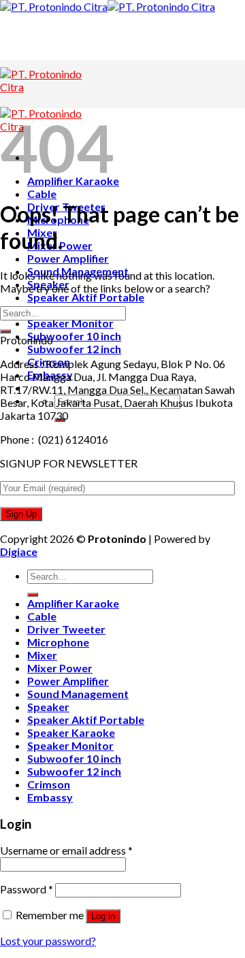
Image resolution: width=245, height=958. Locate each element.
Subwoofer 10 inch (74, 335)
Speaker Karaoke (71, 732)
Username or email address (66, 850)
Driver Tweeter (66, 629)
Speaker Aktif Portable (85, 297)
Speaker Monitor (70, 322)
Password (26, 888)
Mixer (42, 654)
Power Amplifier (68, 258)
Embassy (50, 797)
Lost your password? (48, 940)
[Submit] (5, 331)
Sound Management (78, 693)
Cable (41, 193)
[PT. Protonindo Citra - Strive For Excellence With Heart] (107, 6)
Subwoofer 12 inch (74, 348)
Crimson (48, 784)
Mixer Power (60, 667)
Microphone (58, 641)
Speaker (48, 706)
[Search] (32, 595)
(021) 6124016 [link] (73, 439)
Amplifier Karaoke (73, 603)
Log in (103, 916)
